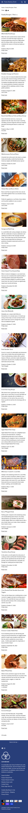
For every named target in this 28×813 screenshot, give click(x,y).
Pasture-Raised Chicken (7, 779)
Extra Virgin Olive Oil (6, 786)
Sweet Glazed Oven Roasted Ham (10, 271)
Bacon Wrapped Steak (7, 512)
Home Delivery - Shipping (8, 792)
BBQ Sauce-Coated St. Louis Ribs (10, 472)
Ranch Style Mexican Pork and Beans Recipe (13, 116)
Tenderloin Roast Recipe (8, 552)
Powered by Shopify (5, 809)
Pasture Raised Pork (6, 777)
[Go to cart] (25, 2)
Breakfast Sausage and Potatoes (10, 74)
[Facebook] (2, 748)
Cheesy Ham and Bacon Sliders (10, 189)
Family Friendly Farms (15, 807)
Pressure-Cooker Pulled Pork (9, 631)
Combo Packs (5, 784)
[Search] (21, 2)
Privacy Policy (5, 794)
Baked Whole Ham (6, 671)
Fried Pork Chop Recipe (8, 389)
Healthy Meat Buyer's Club (8, 790)
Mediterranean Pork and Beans (10, 154)
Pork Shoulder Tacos (7, 349)
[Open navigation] (2, 2)
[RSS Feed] (17, 15)
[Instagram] (4, 748)
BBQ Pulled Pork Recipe (8, 34)
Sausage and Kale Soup (7, 229)
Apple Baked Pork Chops (8, 430)
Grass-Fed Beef (5, 775)
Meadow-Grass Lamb (6, 782)
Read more (4, 53)
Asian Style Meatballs (7, 311)
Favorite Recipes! (6, 711)
